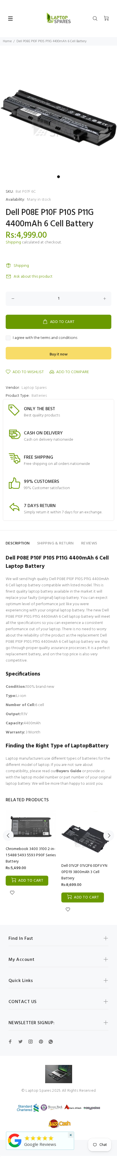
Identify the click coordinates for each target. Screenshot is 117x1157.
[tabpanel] (58, 113)
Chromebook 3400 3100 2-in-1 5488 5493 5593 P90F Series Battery (31, 855)
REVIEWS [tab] (89, 543)
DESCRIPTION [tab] (18, 543)
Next (108, 835)
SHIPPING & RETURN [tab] (55, 543)
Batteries (39, 396)
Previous (8, 835)
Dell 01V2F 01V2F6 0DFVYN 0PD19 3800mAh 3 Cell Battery (84, 872)
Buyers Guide (68, 771)
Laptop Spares (34, 388)
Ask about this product (33, 276)
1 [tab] (58, 176)
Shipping (13, 242)
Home (7, 41)
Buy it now (59, 354)
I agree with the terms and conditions (45, 338)
